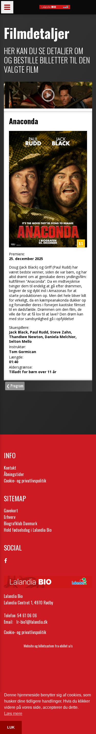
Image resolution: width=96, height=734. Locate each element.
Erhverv (9, 517)
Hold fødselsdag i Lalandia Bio (27, 530)
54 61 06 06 (27, 615)
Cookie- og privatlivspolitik (25, 481)
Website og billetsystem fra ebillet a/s (48, 645)
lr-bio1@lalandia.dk (31, 622)
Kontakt (10, 468)
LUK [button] (11, 727)
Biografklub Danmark (20, 523)
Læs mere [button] (13, 713)
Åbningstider (14, 474)
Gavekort (11, 510)
